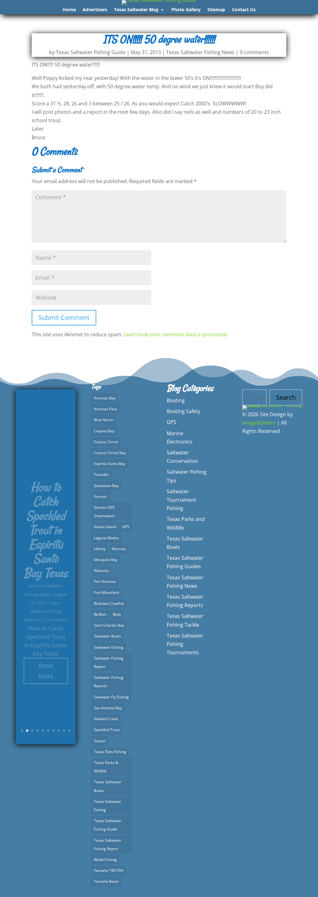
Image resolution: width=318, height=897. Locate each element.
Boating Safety (183, 411)
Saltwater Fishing (108, 647)
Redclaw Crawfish (109, 603)
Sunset (100, 740)
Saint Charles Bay (109, 625)
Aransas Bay (105, 398)
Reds (117, 614)
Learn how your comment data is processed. (176, 334)
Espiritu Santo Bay (109, 463)
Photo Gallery (186, 9)
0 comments (254, 52)
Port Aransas (105, 581)
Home (69, 9)
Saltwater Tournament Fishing (181, 500)
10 (69, 730)
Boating (176, 400)
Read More (45, 655)
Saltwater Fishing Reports (108, 681)
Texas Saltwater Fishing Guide (90, 52)
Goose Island (105, 526)
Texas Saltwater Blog (136, 9)
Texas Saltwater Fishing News (200, 52)
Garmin (100, 496)
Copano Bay (104, 431)
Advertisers (95, 9)
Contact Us (244, 9)
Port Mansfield (106, 592)
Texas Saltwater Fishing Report (107, 844)
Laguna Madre (106, 537)
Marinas (119, 548)
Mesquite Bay (105, 559)
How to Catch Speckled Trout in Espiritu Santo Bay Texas (46, 514)
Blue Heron (103, 419)
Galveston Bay (106, 485)
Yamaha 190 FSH (108, 870)
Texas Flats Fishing (110, 751)
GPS (125, 526)
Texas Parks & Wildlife (106, 767)
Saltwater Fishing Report (108, 662)
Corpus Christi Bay (110, 452)
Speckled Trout (107, 729)
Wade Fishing (105, 859)
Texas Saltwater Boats (107, 786)
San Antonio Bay (108, 708)
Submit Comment (64, 317)
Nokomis (101, 570)
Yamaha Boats (106, 881)
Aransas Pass (105, 409)
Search (286, 397)
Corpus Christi (106, 441)
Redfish (100, 614)
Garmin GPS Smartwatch (104, 511)
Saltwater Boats (107, 636)
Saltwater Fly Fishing (111, 697)
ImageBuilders (259, 422)
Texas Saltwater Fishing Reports (43, 596)
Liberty (100, 548)
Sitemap (216, 9)
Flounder (101, 474)
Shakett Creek (106, 718)
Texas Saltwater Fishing (107, 805)
